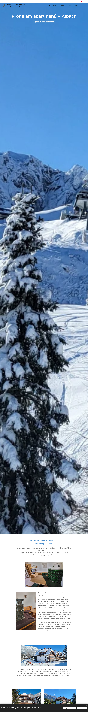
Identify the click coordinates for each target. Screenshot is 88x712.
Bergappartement (26, 553)
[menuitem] (50, 5)
